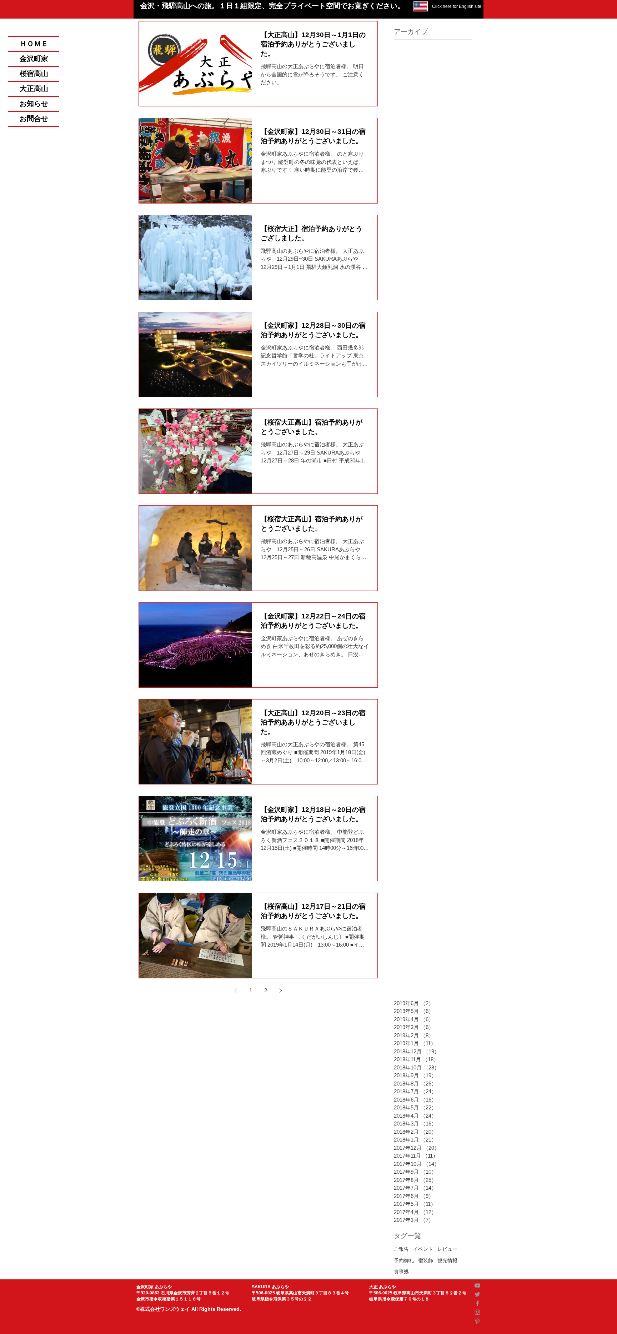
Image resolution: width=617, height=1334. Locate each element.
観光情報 (447, 1260)
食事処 (401, 1271)
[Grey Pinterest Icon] (477, 1321)
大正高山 (34, 89)
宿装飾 (425, 1260)
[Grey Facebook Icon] (477, 1303)
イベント (423, 1249)
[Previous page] (235, 990)
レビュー (447, 1249)
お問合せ (34, 119)
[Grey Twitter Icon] (477, 1294)
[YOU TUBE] (477, 1285)
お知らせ (34, 104)
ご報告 (401, 1249)
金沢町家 (34, 59)
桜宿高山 (34, 74)
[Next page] (280, 990)
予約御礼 (404, 1260)
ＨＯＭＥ (34, 44)
